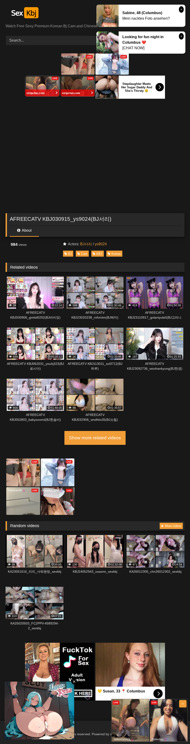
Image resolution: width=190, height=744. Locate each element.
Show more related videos (95, 437)
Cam (84, 253)
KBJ (99, 253)
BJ (70, 253)
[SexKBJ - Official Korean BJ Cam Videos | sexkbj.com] (95, 13)
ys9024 (101, 244)
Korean (116, 253)
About (26, 230)
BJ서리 (86, 244)
